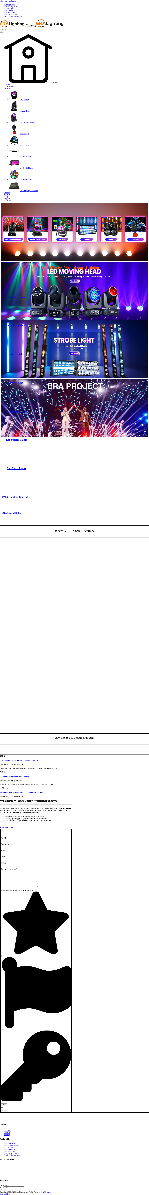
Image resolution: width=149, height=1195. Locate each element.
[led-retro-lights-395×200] (16, 464)
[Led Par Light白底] (16, 378)
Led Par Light (16, 382)
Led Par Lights (25, 145)
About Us (7, 1131)
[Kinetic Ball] (16, 349)
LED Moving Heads (27, 122)
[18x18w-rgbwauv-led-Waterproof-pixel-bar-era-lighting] (16, 406)
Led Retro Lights (25, 179)
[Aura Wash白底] (16, 321)
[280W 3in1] (16, 292)
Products (7, 1133)
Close (3, 1111)
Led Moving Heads (16, 325)
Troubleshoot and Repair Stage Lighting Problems (19, 760)
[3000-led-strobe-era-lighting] (16, 435)
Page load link (5, 1194)
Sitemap (7, 1135)
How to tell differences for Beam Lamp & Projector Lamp (21, 792)
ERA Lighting (9, 262)
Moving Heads (25, 111)
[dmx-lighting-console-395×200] (16, 492)
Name (2, 1185)
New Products (24, 100)
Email (2, 1187)
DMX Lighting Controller (29, 191)
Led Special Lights (26, 168)
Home (6, 1129)
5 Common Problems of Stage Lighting (14, 776)
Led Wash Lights (25, 156)
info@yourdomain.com (8, 1)
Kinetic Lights (24, 134)
